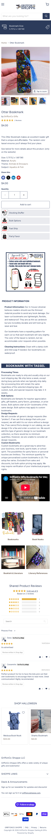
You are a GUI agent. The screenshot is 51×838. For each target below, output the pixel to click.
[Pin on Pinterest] (19, 178)
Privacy (34, 827)
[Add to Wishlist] (23, 712)
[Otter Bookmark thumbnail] (5, 101)
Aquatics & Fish (16, 167)
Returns (43, 827)
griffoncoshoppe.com (31, 793)
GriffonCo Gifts (11, 116)
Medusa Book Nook (12, 735)
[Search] (46, 16)
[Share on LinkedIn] (13, 178)
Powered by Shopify (25, 833)
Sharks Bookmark (39, 735)
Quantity (5, 189)
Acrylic (13, 160)
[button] (14, 599)
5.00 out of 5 (32, 591)
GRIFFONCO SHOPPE (13, 827)
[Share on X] (8, 178)
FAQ (26, 827)
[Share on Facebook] (3, 178)
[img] (7, 644)
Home (4, 43)
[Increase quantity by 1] (23, 195)
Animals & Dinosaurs (18, 164)
